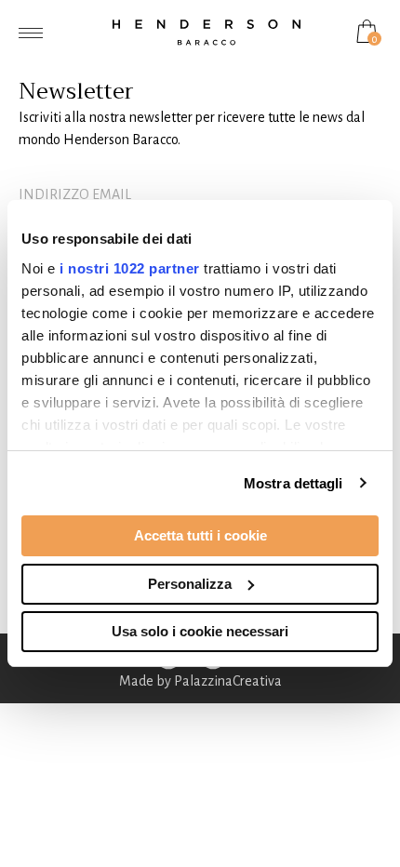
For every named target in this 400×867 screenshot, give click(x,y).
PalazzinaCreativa (228, 681)
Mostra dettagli (293, 483)
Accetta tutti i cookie (200, 535)
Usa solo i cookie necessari (200, 631)
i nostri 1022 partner (130, 268)
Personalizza (190, 584)
